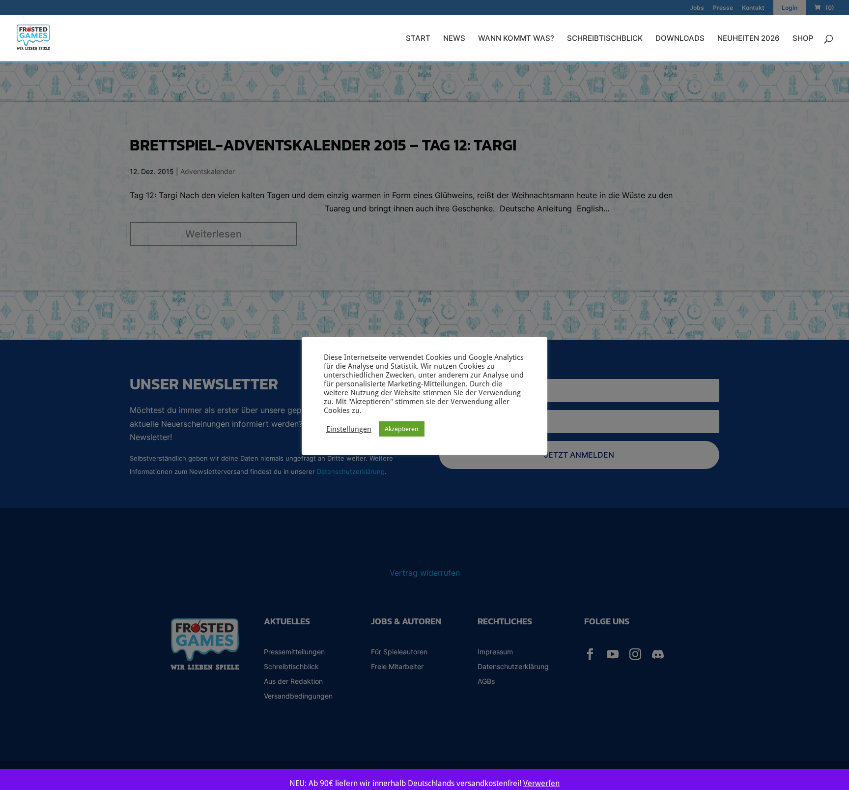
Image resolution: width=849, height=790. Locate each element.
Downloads (680, 39)
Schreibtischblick (605, 39)
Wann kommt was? (516, 39)
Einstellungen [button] (348, 429)
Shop (803, 39)
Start (418, 39)
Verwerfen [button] (541, 783)
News (454, 39)
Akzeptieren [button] (402, 429)
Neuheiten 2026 (748, 39)
